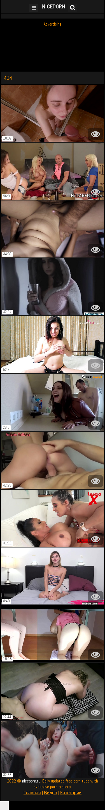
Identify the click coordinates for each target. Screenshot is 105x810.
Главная (32, 793)
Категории (70, 793)
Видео (50, 793)
